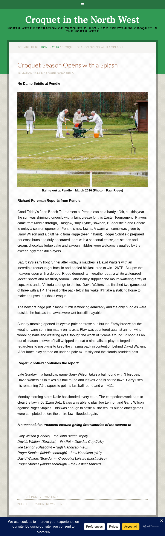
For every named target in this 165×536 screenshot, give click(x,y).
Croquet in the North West (82, 19)
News (50, 504)
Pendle (62, 504)
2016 (20, 504)
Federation (35, 504)
